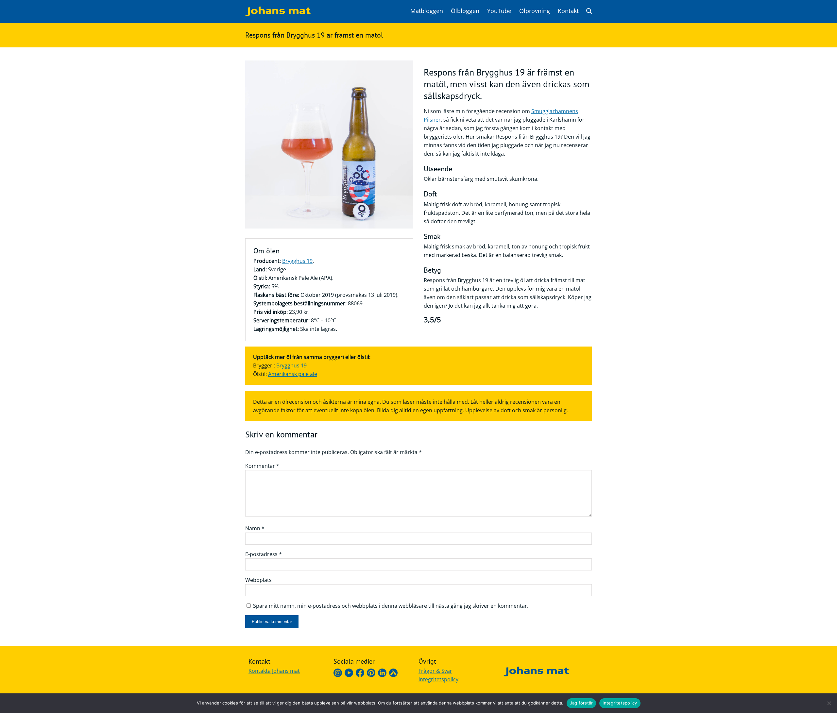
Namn (255, 528)
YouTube (499, 10)
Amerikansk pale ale (292, 374)
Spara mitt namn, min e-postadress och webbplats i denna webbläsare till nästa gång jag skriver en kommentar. (390, 605)
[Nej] (829, 703)
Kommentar (262, 465)
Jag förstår (581, 702)
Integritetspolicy (438, 679)
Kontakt (568, 10)
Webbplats (258, 580)
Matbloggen (426, 10)
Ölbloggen (465, 10)
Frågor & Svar (435, 670)
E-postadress (263, 554)
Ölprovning (534, 10)
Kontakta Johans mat (274, 670)
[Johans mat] (278, 14)
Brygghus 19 (297, 260)
